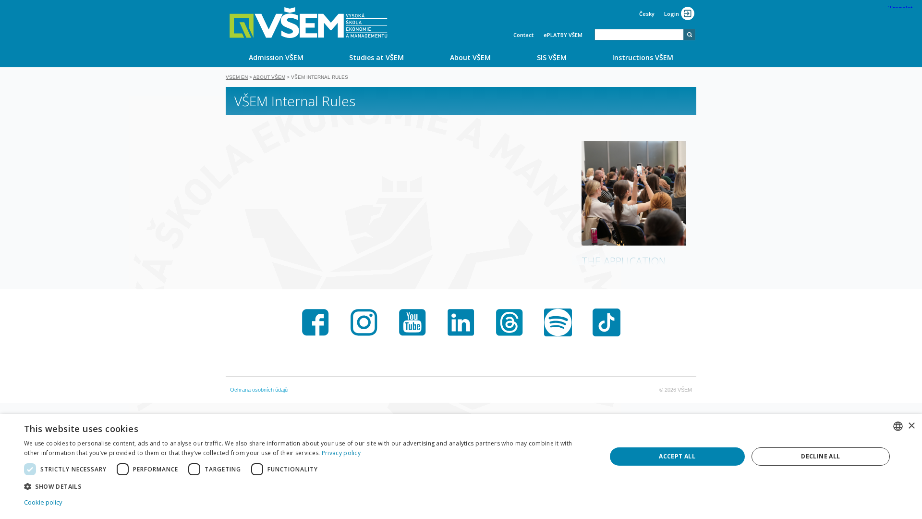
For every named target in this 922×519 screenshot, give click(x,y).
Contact (523, 34)
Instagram (364, 322)
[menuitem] (276, 57)
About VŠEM (470, 57)
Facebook (315, 322)
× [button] (911, 426)
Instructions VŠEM (642, 57)
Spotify (558, 322)
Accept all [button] (677, 456)
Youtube (412, 322)
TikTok (606, 322)
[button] (306, 486)
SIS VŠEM (552, 57)
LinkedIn (461, 322)
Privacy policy (341, 453)
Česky (647, 13)
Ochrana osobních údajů (259, 390)
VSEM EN (237, 77)
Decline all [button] (820, 456)
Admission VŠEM (276, 57)
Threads (509, 322)
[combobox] (639, 34)
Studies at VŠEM (376, 57)
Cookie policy (43, 502)
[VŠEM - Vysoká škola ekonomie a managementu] (309, 22)
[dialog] (461, 466)
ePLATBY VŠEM (563, 34)
